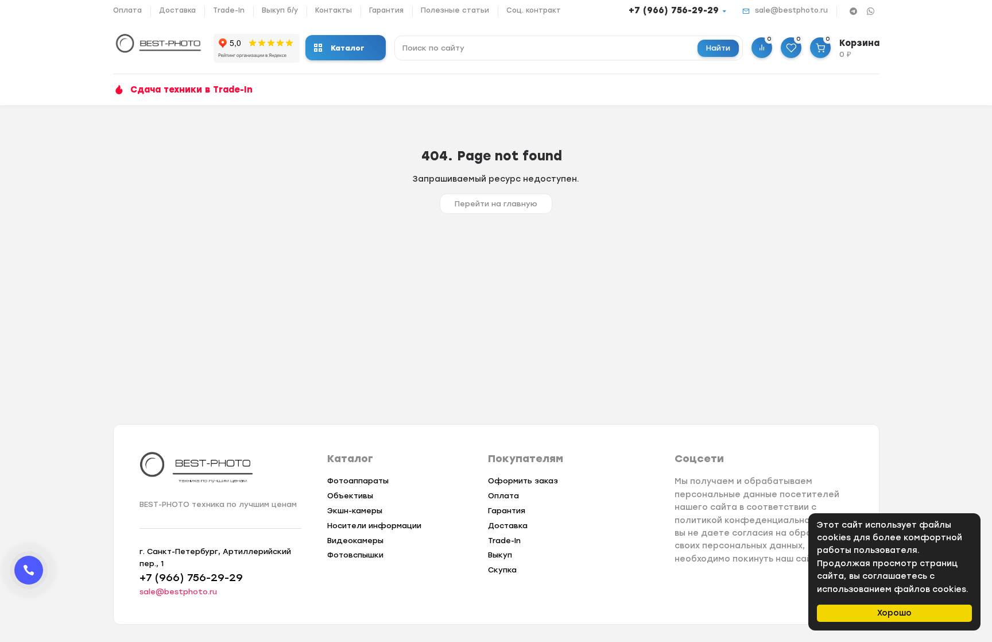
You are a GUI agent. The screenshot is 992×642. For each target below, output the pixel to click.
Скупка (502, 570)
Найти (718, 48)
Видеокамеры (355, 540)
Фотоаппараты (358, 480)
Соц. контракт (533, 10)
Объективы (350, 495)
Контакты (333, 10)
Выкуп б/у (280, 10)
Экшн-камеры (354, 510)
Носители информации (374, 525)
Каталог (348, 48)
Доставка (177, 10)
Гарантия (386, 10)
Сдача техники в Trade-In (191, 89)
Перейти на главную (496, 203)
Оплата (127, 10)
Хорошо (894, 613)
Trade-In (229, 10)
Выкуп (500, 555)
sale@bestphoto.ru (791, 10)
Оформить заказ (523, 480)
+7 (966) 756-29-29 (674, 10)
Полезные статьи (455, 10)
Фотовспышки (355, 555)
